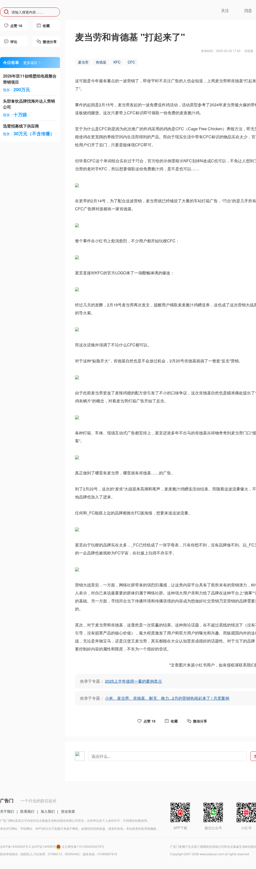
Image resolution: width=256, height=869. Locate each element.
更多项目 (30, 62)
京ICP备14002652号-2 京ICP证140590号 (28, 846)
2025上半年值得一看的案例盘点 (133, 681)
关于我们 (7, 811)
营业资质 (68, 811)
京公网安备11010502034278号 (83, 846)
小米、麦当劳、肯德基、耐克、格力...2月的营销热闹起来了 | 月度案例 (167, 698)
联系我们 (27, 811)
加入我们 (48, 811)
